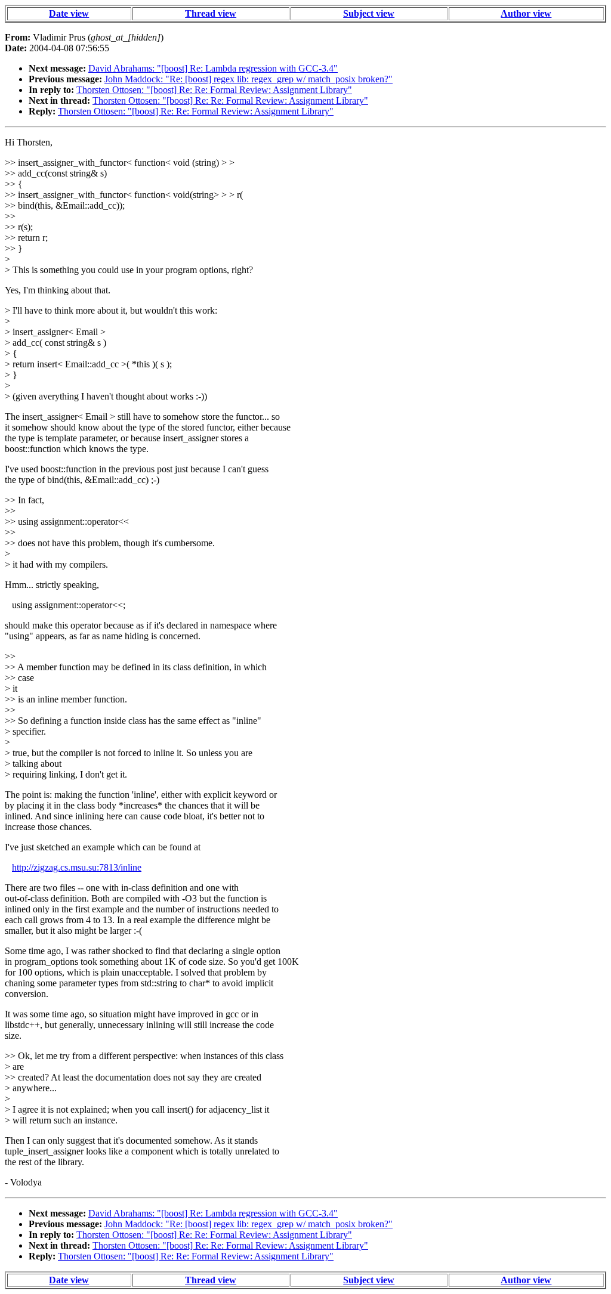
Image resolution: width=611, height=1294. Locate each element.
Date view (69, 13)
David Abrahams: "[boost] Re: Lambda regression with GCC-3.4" (213, 68)
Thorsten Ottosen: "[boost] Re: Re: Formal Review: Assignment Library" (214, 90)
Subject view (368, 13)
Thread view (210, 13)
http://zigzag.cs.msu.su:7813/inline (76, 867)
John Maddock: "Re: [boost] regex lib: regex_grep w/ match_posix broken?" (248, 79)
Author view (526, 13)
